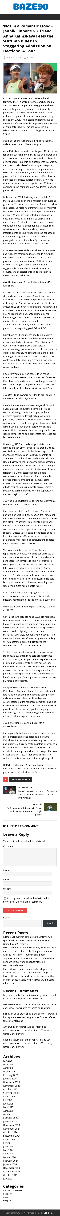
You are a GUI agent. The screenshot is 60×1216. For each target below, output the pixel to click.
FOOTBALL (9, 1193)
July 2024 (7, 1142)
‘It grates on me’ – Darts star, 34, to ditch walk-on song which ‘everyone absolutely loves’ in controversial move (29, 962)
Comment (8, 846)
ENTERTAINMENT (12, 1190)
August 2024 (9, 1139)
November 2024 (11, 1128)
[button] (55, 17)
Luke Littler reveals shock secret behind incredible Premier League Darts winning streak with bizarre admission (28, 979)
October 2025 (10, 1089)
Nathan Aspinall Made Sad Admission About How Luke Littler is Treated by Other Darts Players (27, 1030)
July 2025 (7, 1099)
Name (6, 870)
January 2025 (10, 1121)
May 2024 (8, 1150)
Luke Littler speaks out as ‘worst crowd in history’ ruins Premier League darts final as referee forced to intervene (30, 1017)
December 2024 (11, 1125)
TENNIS (7, 1201)
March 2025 (9, 1114)
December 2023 (11, 1167)
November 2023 (11, 1171)
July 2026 (7, 1060)
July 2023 (7, 1178)
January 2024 (10, 1164)
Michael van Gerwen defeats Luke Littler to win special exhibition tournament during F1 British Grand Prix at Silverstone (27, 940)
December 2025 (11, 1082)
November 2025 (11, 1085)
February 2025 (10, 1117)
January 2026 (10, 1078)
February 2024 (10, 1160)
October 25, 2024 (14, 57)
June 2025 (8, 1103)
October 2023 (10, 1175)
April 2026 (8, 1067)
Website (7, 888)
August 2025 (9, 1096)
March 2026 (9, 1071)
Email (6, 879)
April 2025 (8, 1110)
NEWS (6, 1197)
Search (6, 917)
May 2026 (8, 1064)
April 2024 (8, 1153)
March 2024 (9, 1157)
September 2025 (11, 1092)
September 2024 (11, 1135)
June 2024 (8, 1146)
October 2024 (10, 1132)
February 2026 (10, 1075)
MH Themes (49, 1213)
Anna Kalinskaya (21, 779)
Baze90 (30, 57)
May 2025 (8, 1107)
